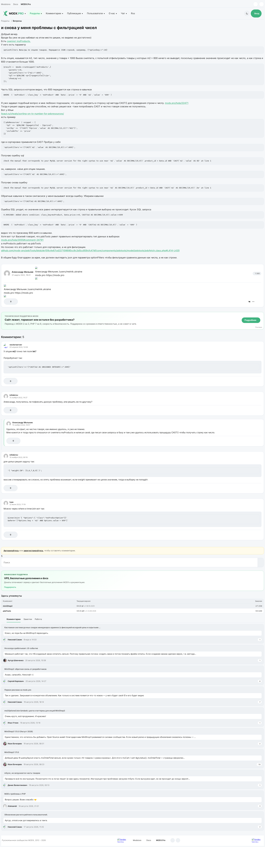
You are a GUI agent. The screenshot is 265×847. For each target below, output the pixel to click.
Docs (15, 4)
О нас (112, 13)
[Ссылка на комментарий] (252, 381)
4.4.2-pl (80, 606)
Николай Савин (15, 639)
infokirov (14, 395)
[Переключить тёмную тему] (247, 13)
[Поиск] (261, 562)
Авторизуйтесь (11, 550)
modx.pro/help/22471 (176, 103)
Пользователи (95, 13)
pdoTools (7, 611)
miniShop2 (7, 606)
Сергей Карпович (16, 681)
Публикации (74, 13)
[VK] (261, 4)
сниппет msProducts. (19, 41)
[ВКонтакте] (249, 301)
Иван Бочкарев (15, 743)
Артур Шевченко (15, 660)
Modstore (5, 4)
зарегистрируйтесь (33, 550)
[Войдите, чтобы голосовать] (7, 301)
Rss (133, 13)
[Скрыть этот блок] (261, 314)
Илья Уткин (13, 723)
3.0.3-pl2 (80, 611)
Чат (123, 13)
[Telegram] (255, 4)
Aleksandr (12, 806)
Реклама (258, 327)
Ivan (12, 502)
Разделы (35, 13)
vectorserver (16, 344)
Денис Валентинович (17, 785)
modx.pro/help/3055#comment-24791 (22, 240)
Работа (38, 619)
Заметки (27, 619)
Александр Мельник (22, 272)
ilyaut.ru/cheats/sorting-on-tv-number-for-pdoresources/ (32, 113)
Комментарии (53, 13)
